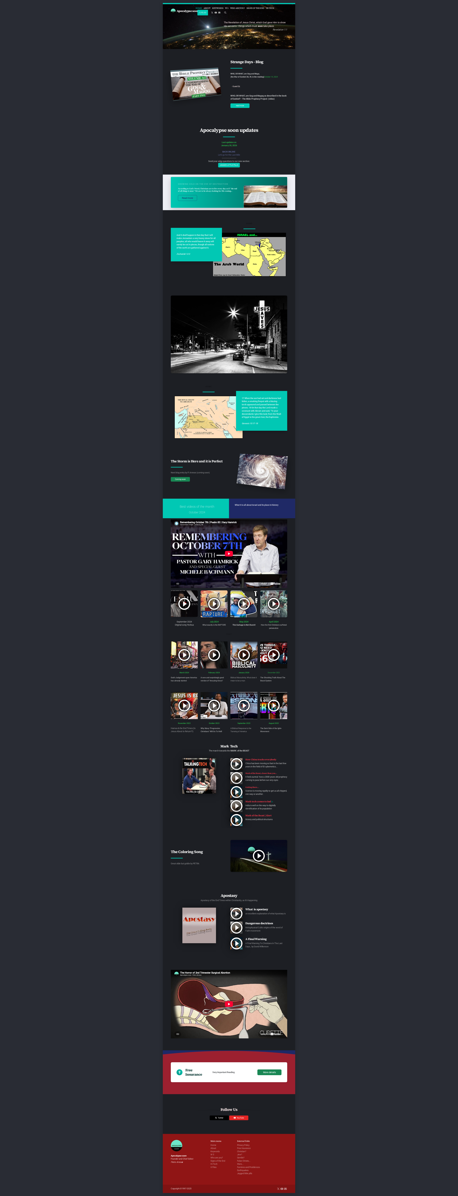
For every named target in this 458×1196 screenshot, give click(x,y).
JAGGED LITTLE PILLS (229, 165)
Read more (187, 198)
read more (240, 105)
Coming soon (180, 479)
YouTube (240, 1118)
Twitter (220, 1118)
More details (269, 1072)
